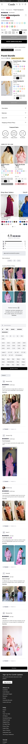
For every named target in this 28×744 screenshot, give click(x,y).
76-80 (19, 348)
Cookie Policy (6, 728)
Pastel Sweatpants (18, 81)
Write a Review (16, 369)
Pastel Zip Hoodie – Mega (20, 165)
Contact (4, 709)
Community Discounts (7, 700)
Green (3, 361)
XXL (22, 336)
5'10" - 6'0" (4, 355)
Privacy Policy (6, 726)
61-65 (3, 348)
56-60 (24, 345)
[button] (8, 12)
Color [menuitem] (19, 260)
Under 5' (3, 352)
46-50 (13, 345)
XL (17, 336)
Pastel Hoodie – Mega (19, 61)
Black (8, 359)
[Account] (19, 4)
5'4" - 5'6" (17, 352)
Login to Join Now (7, 49)
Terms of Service (6, 730)
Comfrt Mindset (6, 692)
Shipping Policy (6, 722)
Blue (13, 359)
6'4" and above (19, 355)
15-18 (3, 342)
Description (5, 108)
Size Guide (24, 30)
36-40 (3, 345)
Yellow (23, 364)
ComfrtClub (5, 689)
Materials (4, 113)
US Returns (5, 716)
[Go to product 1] (12, 226)
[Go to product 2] (13, 226)
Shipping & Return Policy (8, 122)
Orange (23, 361)
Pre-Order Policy (6, 724)
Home (2, 9)
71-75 (13, 348)
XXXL (3, 338)
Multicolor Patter (10, 361)
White (18, 364)
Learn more (18, 49)
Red (13, 364)
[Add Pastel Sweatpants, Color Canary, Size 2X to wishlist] (26, 15)
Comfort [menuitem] (9, 260)
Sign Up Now (7, 682)
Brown (18, 359)
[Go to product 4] (15, 226)
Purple (8, 364)
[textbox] (13, 325)
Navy (18, 361)
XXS (3, 336)
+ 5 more (22, 558)
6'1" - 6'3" (11, 355)
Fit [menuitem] (14, 260)
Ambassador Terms (7, 732)
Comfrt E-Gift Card (7, 702)
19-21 (8, 342)
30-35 (24, 342)
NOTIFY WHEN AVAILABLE (14, 41)
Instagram (5, 742)
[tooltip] (18, 308)
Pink (3, 364)
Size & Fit (4, 117)
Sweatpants (9, 9)
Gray (23, 359)
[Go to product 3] (14, 226)
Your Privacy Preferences (8, 734)
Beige (3, 359)
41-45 (8, 345)
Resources (5, 696)
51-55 (19, 345)
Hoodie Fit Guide (6, 720)
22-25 (13, 342)
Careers (4, 698)
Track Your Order (6, 713)
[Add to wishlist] (16, 196)
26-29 (19, 342)
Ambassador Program (7, 694)
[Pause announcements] (26, 1)
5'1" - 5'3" (10, 352)
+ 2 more (22, 598)
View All (25, 192)
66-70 (8, 348)
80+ (23, 348)
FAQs (4, 711)
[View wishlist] (22, 4)
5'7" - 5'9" (23, 352)
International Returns (7, 718)
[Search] (16, 4)
